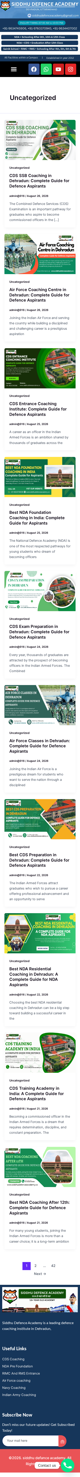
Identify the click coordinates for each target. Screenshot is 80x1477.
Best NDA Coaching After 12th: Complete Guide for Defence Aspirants (39, 1207)
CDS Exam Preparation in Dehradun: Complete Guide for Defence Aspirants (39, 631)
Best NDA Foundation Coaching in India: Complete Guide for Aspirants (37, 517)
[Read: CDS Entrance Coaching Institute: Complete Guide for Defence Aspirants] (40, 368)
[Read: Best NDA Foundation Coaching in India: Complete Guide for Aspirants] (40, 477)
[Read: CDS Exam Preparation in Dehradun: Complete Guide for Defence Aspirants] (40, 591)
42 (53, 1266)
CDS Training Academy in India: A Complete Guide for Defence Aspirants (36, 1093)
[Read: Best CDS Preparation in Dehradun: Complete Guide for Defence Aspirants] (40, 819)
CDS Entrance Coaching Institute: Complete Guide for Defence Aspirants (38, 409)
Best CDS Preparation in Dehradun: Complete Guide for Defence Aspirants (39, 860)
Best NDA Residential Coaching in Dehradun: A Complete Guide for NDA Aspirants (33, 976)
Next (40, 1274)
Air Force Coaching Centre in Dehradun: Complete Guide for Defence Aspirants (39, 294)
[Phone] (68, 1465)
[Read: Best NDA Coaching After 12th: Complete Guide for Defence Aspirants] (40, 1167)
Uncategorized (19, 167)
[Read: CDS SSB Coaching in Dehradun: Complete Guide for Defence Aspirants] (40, 140)
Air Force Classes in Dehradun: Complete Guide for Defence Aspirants (39, 746)
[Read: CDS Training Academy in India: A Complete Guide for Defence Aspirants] (40, 1052)
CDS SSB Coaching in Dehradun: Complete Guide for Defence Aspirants (39, 180)
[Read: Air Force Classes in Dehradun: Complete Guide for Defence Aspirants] (40, 705)
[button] (13, 69)
